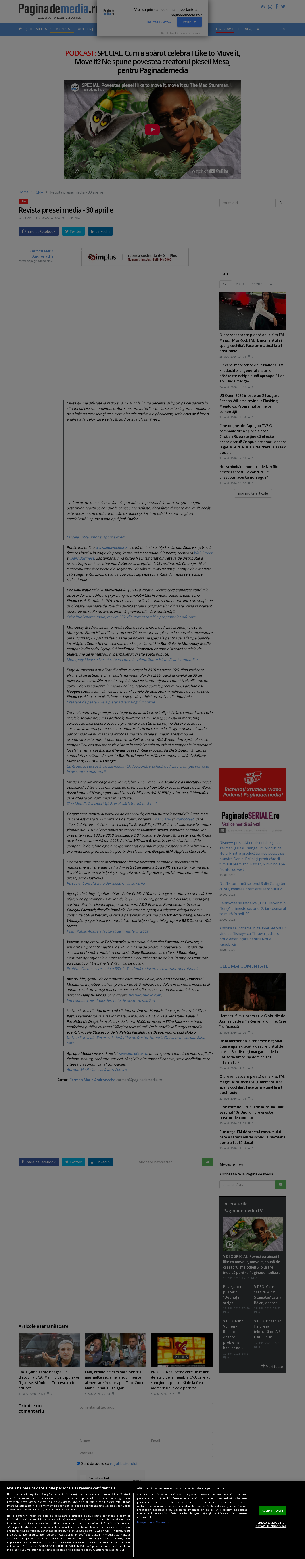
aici (9, 1538)
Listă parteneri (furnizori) (153, 1522)
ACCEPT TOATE (273, 1510)
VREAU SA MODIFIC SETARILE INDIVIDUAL (271, 1524)
